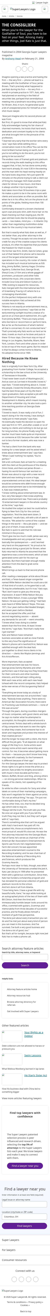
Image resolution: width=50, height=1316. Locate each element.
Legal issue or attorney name (16, 1199)
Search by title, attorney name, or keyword (21, 952)
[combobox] (25, 957)
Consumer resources (14, 1260)
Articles (11, 16)
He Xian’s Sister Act (35, 1075)
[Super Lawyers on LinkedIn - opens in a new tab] (35, 1279)
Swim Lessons (32, 1055)
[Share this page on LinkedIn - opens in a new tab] (30, 69)
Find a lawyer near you (25, 1166)
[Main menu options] (5, 9)
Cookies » (25, 1305)
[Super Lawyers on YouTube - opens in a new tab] (28, 1279)
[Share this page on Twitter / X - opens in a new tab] (24, 69)
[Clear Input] (45, 957)
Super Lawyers (10, 1240)
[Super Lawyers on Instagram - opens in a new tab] (21, 1279)
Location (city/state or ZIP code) (17, 1212)
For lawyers (9, 1250)
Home (4, 16)
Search (25, 965)
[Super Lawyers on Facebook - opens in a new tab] (14, 1279)
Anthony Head (13, 58)
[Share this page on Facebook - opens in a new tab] (18, 69)
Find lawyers (24, 1226)
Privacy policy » (35, 1302)
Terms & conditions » (17, 1302)
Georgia (20, 16)
